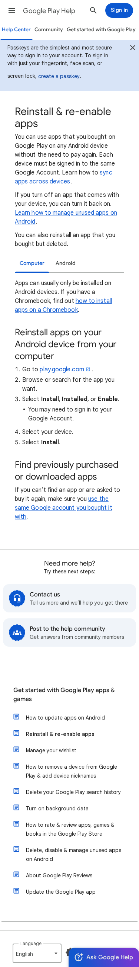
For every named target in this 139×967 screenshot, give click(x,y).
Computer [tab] (32, 263)
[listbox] (37, 953)
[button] (12, 10)
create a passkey (59, 76)
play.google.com (62, 369)
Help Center (16, 29)
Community (48, 29)
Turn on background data (57, 808)
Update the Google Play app (61, 891)
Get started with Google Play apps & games (64, 694)
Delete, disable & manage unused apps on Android (73, 854)
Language (31, 943)
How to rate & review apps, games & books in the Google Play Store (70, 829)
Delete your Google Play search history (73, 792)
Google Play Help (49, 11)
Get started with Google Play (101, 29)
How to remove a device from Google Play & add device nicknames (71, 771)
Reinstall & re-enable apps (60, 734)
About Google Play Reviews (59, 875)
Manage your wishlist (51, 750)
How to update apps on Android (65, 717)
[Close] (132, 49)
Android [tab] (66, 263)
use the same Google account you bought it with (63, 508)
